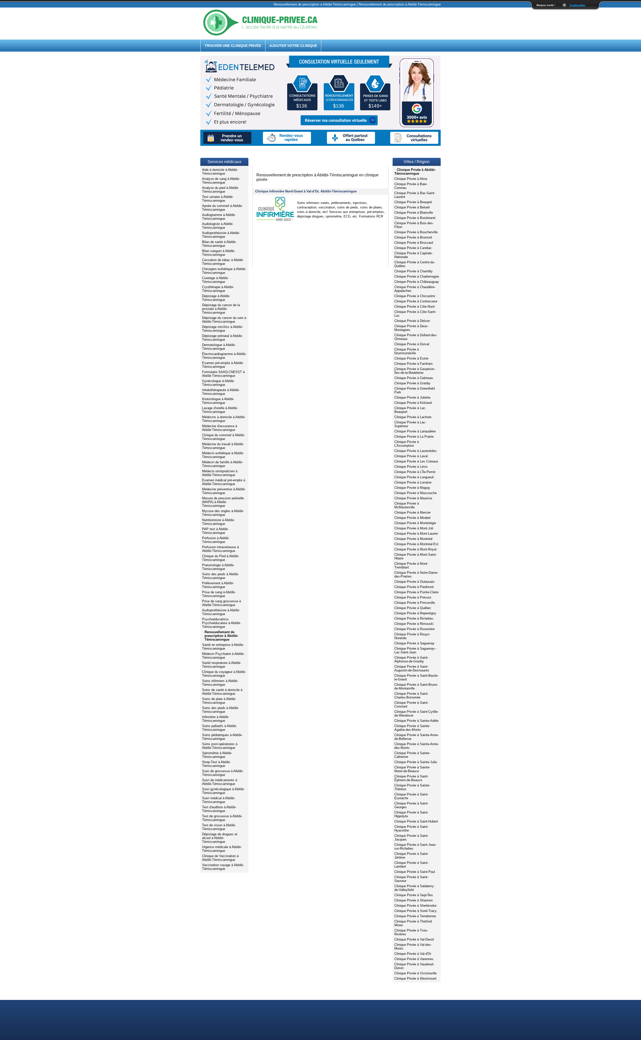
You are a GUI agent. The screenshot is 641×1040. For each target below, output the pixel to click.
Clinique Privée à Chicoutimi (414, 296)
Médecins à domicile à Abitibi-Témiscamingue (223, 419)
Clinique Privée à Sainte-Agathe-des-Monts (412, 728)
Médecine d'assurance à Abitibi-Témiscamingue (219, 428)
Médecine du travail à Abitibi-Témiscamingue (223, 446)
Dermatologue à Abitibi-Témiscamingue (219, 347)
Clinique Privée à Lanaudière (415, 431)
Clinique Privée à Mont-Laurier (416, 533)
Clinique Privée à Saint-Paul (414, 872)
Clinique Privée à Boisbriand (414, 218)
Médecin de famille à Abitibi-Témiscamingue (222, 464)
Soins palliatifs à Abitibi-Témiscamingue (219, 728)
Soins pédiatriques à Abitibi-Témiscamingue (222, 737)
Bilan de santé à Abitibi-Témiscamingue (219, 244)
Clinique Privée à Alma (410, 179)
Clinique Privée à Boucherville (416, 232)
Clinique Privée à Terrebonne (415, 916)
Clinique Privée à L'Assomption (406, 443)
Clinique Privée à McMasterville (406, 505)
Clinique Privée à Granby (412, 383)
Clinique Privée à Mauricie (413, 498)
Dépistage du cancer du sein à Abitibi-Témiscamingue (224, 319)
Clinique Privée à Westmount (415, 978)
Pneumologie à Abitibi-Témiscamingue (218, 567)
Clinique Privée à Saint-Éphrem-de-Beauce (411, 778)
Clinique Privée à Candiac (413, 248)
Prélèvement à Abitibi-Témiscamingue (218, 585)
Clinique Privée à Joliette (412, 397)
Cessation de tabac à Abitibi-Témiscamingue (223, 262)
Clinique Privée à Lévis (411, 467)
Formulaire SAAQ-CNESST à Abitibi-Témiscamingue (223, 374)
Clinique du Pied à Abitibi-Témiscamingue (220, 558)
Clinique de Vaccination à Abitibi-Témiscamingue (220, 858)
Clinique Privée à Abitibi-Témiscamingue (415, 171)
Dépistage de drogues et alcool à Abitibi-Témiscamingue (219, 838)
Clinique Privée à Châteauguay (416, 282)
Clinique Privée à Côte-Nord (414, 306)
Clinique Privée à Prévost (412, 597)
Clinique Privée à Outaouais (414, 582)
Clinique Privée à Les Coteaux (416, 461)
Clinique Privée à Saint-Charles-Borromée (411, 695)
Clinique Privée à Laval (411, 456)
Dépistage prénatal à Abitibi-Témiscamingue (222, 337)
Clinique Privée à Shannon (413, 900)
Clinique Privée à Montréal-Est (416, 544)
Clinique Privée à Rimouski (413, 624)
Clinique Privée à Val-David (414, 939)
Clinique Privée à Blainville (413, 212)
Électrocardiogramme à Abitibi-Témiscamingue (224, 356)
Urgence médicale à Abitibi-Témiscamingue (222, 849)
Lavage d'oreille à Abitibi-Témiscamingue (220, 410)
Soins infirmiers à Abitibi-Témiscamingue (220, 682)
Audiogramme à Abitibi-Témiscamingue (219, 216)
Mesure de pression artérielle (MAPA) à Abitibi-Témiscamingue (223, 502)
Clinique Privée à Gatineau (413, 378)
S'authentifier (577, 5)
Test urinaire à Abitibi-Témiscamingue (217, 198)
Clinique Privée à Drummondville (406, 351)
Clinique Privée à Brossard (413, 243)
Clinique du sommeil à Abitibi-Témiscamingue (223, 437)
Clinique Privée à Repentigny (415, 613)
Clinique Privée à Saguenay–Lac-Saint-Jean (415, 650)
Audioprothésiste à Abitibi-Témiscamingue (221, 235)
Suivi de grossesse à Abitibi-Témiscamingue (222, 773)
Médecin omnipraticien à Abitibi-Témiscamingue (219, 473)
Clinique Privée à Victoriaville (415, 973)
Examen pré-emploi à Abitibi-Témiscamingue (223, 365)
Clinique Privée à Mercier (412, 512)
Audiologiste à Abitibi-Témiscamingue (217, 225)
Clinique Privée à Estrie (411, 358)
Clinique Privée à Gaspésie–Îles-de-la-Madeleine (414, 371)
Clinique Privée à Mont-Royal (415, 549)
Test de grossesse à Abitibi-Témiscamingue (222, 818)
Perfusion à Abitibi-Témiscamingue (215, 540)
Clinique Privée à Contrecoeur (415, 301)
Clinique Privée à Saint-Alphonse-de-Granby (411, 659)
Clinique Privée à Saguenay (414, 643)
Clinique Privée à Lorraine (412, 482)
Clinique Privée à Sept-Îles (413, 895)
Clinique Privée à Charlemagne (416, 276)
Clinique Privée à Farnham (413, 364)
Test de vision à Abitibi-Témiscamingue (219, 827)
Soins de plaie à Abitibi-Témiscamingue (219, 701)
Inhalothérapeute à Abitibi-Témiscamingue (221, 392)
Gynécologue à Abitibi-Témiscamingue (218, 383)
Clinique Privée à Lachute (412, 417)
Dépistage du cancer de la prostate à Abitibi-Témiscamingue (221, 308)
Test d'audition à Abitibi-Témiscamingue (219, 809)
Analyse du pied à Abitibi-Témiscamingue (220, 189)
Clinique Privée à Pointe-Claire (416, 592)
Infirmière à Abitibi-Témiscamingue (215, 719)
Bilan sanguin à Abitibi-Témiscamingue (218, 253)
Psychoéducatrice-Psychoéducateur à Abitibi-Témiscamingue (221, 623)
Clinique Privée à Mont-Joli (413, 528)
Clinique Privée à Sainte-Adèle (416, 721)
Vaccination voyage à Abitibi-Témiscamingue (223, 867)
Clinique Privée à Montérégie (415, 523)
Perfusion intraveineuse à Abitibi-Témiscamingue (220, 549)
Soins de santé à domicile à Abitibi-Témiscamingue (222, 692)
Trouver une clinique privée (233, 46)
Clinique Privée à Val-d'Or (412, 954)
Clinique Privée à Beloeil (412, 207)
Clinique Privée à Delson (412, 321)
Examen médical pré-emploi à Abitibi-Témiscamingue (223, 482)
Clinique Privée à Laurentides (415, 451)
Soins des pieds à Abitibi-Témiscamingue (220, 576)
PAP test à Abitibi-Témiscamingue (215, 531)
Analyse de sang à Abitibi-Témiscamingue (221, 180)
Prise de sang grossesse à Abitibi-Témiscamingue (221, 603)
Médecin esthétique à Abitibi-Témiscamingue (223, 455)
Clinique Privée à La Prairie (414, 436)
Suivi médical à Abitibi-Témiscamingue (218, 800)
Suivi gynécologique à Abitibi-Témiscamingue (223, 791)
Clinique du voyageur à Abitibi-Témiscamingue (224, 673)
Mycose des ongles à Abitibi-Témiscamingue (223, 513)
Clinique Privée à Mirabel (412, 518)
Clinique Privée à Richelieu (413, 618)
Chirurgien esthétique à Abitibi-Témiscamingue (224, 271)
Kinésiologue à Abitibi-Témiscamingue (218, 401)
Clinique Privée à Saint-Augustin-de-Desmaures (411, 668)
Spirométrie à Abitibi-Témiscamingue (217, 755)
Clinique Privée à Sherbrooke (415, 905)
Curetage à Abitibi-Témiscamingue (215, 280)
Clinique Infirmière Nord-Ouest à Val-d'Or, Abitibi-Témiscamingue (306, 191)
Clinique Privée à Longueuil (414, 477)
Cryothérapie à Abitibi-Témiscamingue (218, 289)
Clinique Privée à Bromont (413, 237)
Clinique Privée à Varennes (413, 959)
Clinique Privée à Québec (412, 608)
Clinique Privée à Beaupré (413, 202)
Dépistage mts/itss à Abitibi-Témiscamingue (222, 328)
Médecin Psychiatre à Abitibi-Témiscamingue (223, 655)
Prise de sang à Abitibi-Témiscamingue (219, 594)
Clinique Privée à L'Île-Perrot (414, 472)
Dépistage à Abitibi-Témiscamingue (216, 298)
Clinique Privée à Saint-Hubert (416, 821)
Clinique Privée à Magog (412, 488)
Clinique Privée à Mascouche (415, 493)
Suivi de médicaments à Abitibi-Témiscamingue (219, 782)
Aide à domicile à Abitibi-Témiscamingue (220, 171)
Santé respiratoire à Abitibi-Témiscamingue (221, 664)
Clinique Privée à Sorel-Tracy (415, 911)
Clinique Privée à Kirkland (413, 403)
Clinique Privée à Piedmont (414, 587)
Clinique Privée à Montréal (413, 539)
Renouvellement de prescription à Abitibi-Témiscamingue (221, 635)
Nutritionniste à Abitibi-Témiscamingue (218, 522)
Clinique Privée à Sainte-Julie (415, 762)
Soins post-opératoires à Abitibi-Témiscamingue (219, 746)
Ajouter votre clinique (293, 46)
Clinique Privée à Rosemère (414, 629)
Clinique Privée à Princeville (414, 603)
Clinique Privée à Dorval (411, 344)
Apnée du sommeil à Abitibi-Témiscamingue (222, 207)
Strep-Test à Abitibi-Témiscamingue (216, 764)
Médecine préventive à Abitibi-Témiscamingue (224, 491)
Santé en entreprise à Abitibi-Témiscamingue (223, 646)
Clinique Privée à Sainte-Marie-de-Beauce (412, 769)
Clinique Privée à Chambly (413, 271)
